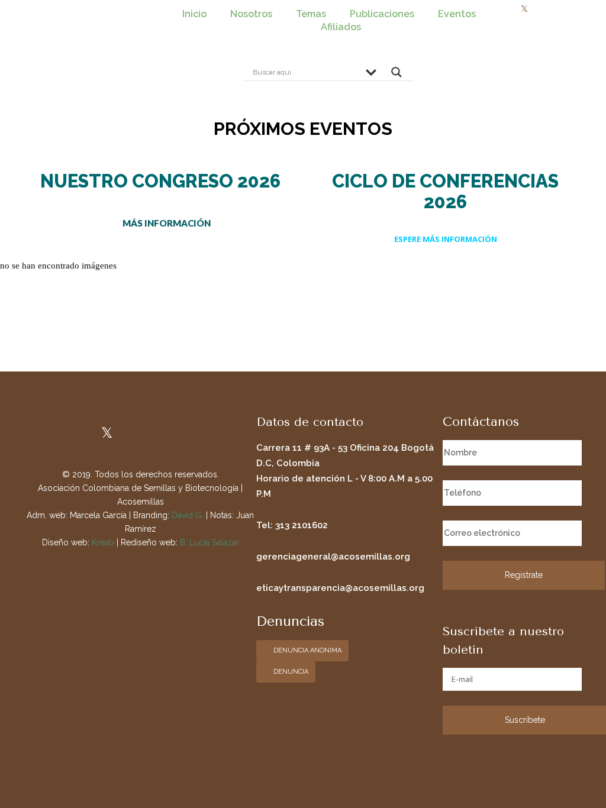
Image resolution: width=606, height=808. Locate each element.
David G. (188, 515)
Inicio (194, 14)
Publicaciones (382, 14)
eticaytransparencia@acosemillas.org (340, 588)
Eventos (457, 14)
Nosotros (251, 14)
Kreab (103, 542)
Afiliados (341, 27)
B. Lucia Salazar (209, 542)
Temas (311, 14)
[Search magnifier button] (396, 75)
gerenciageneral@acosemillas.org (333, 556)
